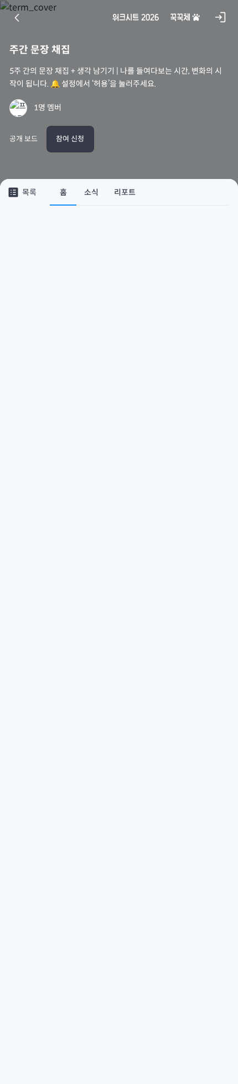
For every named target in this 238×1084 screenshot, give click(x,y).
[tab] (63, 192)
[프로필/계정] (18, 108)
